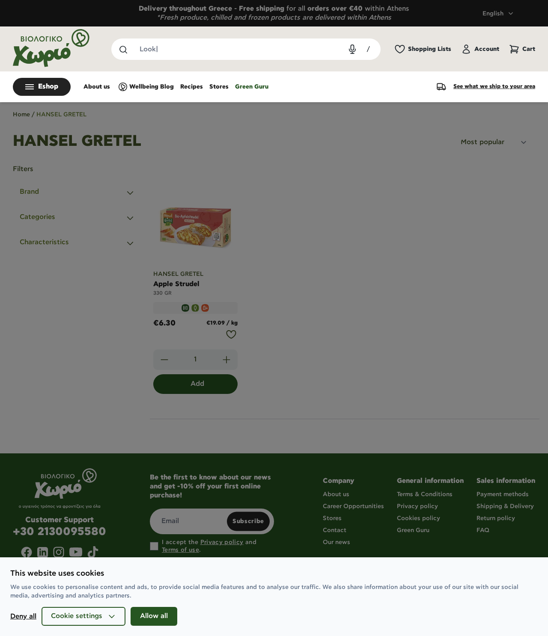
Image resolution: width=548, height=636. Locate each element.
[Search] (123, 49)
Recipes (191, 87)
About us (96, 87)
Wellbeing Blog (151, 87)
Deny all (23, 616)
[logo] (51, 48)
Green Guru (251, 87)
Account (486, 49)
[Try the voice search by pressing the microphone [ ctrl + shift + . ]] (352, 49)
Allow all (154, 616)
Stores (219, 87)
